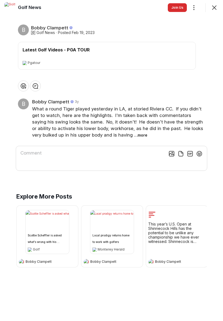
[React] (23, 86)
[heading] (42, 262)
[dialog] (111, 160)
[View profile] (21, 261)
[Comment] (35, 86)
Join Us (177, 7)
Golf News (45, 32)
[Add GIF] (190, 153)
